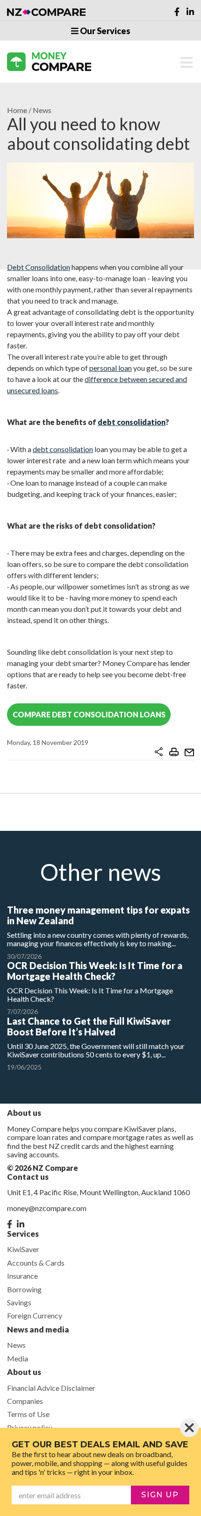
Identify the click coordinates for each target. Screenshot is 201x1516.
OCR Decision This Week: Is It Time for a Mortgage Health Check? (94, 971)
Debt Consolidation (38, 266)
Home (17, 110)
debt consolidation (131, 422)
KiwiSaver (23, 1249)
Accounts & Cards (36, 1262)
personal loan (110, 367)
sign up (160, 1494)
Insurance (22, 1275)
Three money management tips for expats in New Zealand (98, 915)
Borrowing (24, 1289)
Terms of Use (28, 1414)
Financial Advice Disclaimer (51, 1387)
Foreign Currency (34, 1315)
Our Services (104, 31)
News (42, 110)
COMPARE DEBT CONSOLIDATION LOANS (89, 714)
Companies (25, 1400)
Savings (19, 1302)
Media (17, 1358)
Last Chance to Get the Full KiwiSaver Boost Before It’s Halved (89, 1026)
